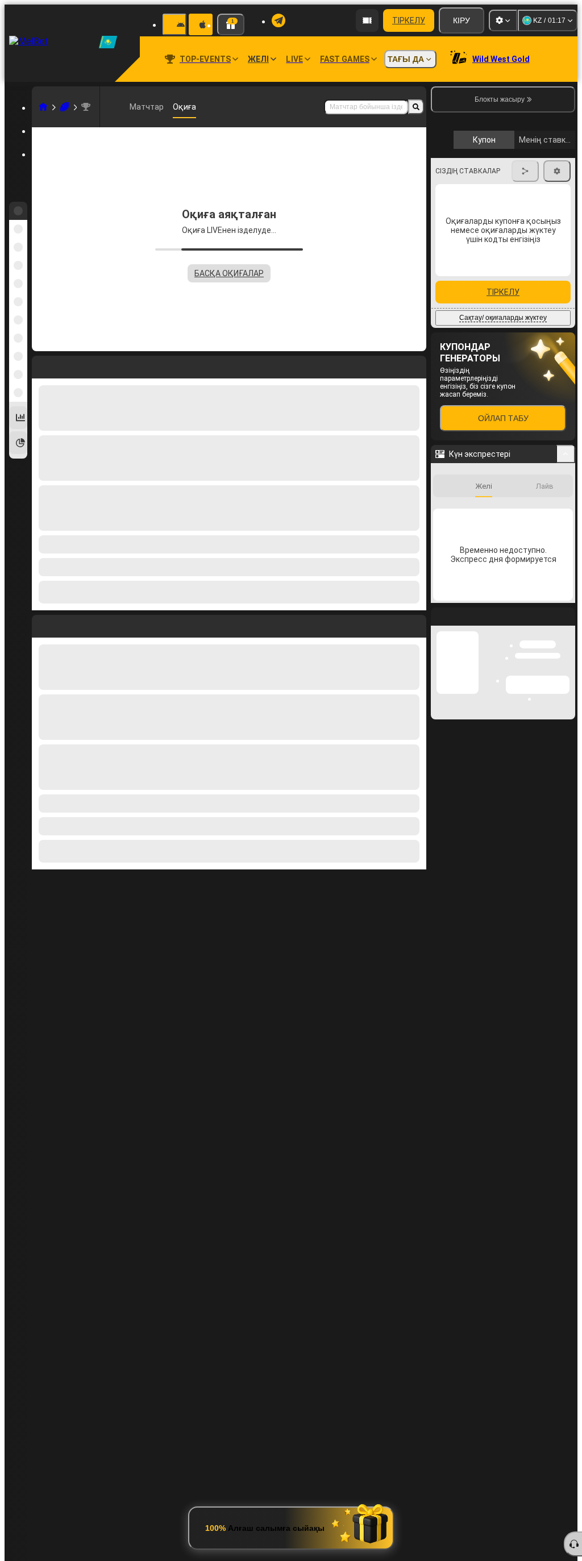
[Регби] (65, 106)
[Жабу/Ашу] (565, 564)
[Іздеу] (416, 106)
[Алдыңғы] (40, 623)
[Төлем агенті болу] (367, 20)
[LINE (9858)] (43, 106)
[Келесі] (66, 623)
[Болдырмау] (415, 624)
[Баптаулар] (503, 20)
